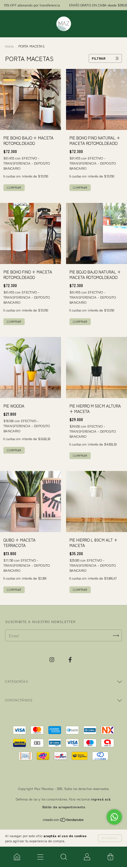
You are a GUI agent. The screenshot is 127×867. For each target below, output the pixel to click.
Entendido (110, 838)
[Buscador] (63, 857)
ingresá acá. (101, 799)
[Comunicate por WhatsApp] (114, 817)
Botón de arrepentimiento (63, 806)
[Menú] (40, 857)
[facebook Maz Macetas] (70, 659)
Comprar (14, 187)
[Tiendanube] (63, 820)
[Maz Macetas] (16, 857)
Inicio (9, 46)
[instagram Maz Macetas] (52, 659)
